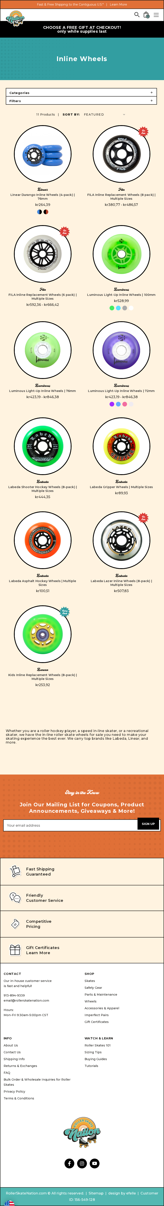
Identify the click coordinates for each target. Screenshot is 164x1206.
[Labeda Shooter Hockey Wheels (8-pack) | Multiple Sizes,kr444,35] (43, 446)
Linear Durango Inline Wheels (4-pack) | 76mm (42, 197)
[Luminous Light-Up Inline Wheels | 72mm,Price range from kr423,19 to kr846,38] (121, 350)
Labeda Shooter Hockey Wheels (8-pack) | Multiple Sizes (42, 489)
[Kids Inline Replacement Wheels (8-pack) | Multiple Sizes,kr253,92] (43, 634)
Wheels (91, 1001)
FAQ (7, 1073)
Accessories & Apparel (102, 1008)
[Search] (137, 14)
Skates (90, 981)
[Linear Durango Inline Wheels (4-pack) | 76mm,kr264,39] (43, 154)
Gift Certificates (97, 1022)
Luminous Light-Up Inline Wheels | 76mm (42, 391)
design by (116, 1193)
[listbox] (105, 114)
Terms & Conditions (19, 1098)
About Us (11, 1045)
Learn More (118, 4)
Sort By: (71, 114)
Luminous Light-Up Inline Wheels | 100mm (121, 295)
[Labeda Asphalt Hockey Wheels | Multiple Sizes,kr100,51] (43, 540)
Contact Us (12, 1052)
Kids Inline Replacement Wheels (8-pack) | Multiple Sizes (42, 677)
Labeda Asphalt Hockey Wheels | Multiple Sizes (42, 583)
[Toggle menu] (156, 15)
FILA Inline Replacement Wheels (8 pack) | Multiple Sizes (121, 197)
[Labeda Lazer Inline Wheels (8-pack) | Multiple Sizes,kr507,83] (121, 540)
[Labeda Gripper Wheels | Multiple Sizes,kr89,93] (121, 446)
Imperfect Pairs (97, 1015)
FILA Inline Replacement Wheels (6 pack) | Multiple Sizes (43, 297)
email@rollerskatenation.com (26, 1000)
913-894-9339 (14, 995)
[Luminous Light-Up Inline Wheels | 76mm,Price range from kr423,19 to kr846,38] (43, 350)
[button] (81, 92)
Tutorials (91, 1066)
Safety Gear (93, 988)
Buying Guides (96, 1059)
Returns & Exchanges (20, 1066)
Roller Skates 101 (98, 1045)
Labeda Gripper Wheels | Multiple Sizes (121, 487)
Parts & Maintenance (101, 994)
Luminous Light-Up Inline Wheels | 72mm (121, 391)
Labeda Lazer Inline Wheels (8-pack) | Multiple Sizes (121, 583)
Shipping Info (14, 1059)
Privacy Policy (14, 1091)
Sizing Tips (93, 1052)
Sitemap (96, 1193)
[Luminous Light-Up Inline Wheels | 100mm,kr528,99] (121, 254)
